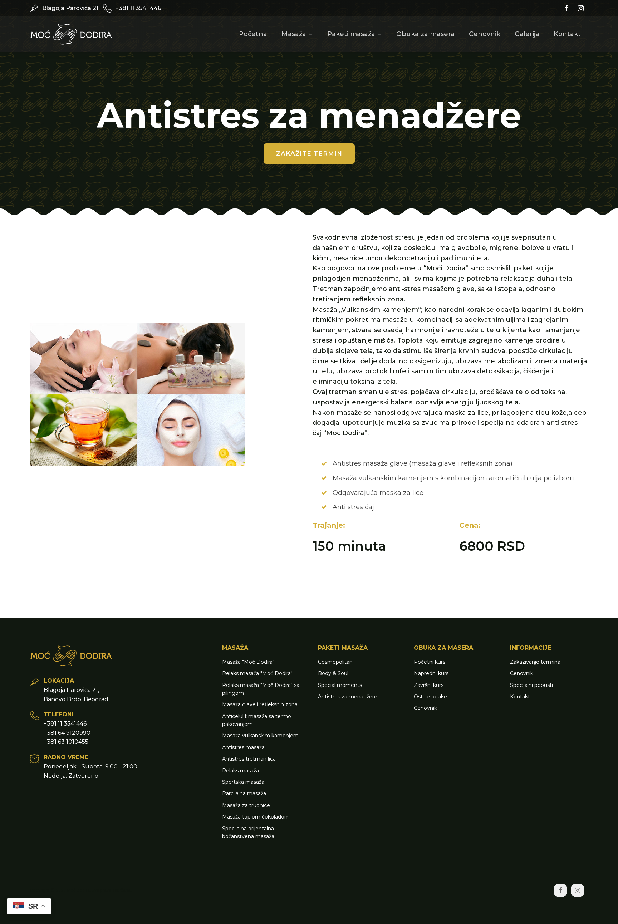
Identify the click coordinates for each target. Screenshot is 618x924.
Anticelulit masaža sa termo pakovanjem (256, 720)
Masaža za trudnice (246, 805)
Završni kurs (428, 685)
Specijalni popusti (531, 685)
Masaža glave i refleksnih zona (260, 704)
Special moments (340, 685)
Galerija (527, 34)
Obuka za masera (425, 34)
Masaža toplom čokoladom (256, 817)
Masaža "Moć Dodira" (248, 662)
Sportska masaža (243, 782)
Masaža (293, 34)
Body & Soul (333, 673)
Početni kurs (429, 662)
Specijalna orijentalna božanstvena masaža (248, 832)
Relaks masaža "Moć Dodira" (257, 673)
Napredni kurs (431, 673)
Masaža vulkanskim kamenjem (260, 735)
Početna (253, 34)
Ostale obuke (430, 696)
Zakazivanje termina (535, 662)
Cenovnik (484, 34)
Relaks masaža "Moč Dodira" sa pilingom (260, 689)
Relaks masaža (240, 770)
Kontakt (567, 34)
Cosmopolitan (335, 662)
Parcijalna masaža (244, 793)
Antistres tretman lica (249, 759)
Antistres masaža (243, 747)
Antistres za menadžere (347, 696)
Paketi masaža (351, 34)
